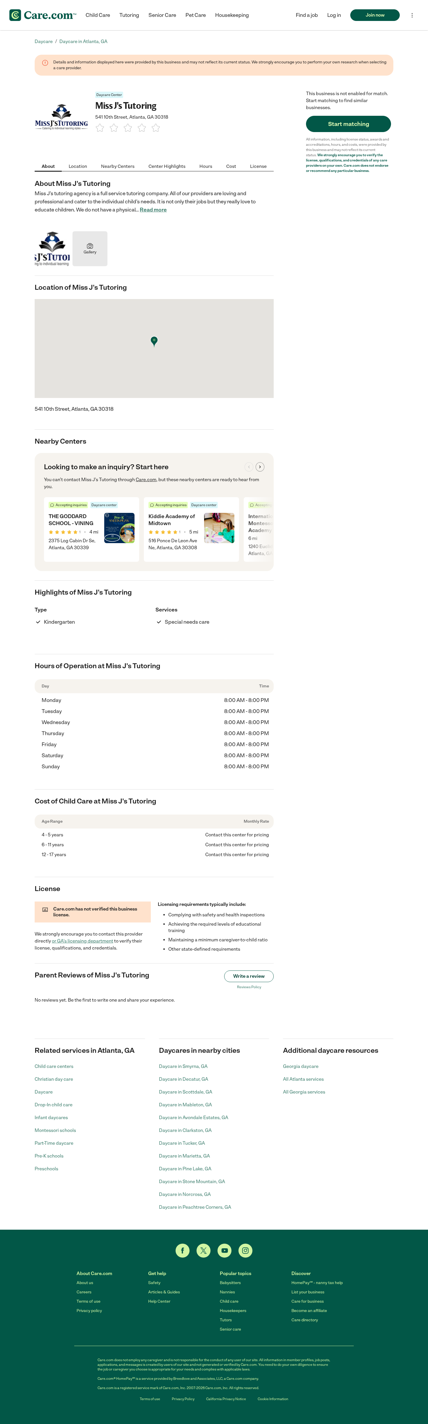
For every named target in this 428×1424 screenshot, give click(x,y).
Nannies (227, 1292)
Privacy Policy (183, 1399)
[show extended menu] (412, 15)
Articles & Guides (164, 1292)
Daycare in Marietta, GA (184, 1156)
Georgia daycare (301, 1066)
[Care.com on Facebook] (183, 1251)
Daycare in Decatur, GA (183, 1079)
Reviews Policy (249, 987)
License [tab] (258, 166)
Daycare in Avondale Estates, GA (193, 1117)
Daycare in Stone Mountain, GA (192, 1181)
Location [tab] (78, 166)
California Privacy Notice (226, 1399)
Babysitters (230, 1282)
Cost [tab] (231, 166)
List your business (307, 1292)
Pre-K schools (49, 1156)
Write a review (249, 976)
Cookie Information (273, 1399)
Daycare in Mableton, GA (185, 1104)
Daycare (44, 1092)
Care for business (307, 1301)
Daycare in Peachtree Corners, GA (195, 1207)
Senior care (230, 1329)
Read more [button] (153, 210)
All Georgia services (304, 1092)
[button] (334, 15)
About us (85, 1282)
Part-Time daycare (54, 1143)
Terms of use (88, 1301)
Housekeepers (233, 1310)
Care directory (304, 1320)
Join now (375, 15)
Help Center (159, 1301)
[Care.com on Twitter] (204, 1251)
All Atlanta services (303, 1079)
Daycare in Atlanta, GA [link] (83, 41)
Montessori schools (55, 1130)
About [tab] (48, 166)
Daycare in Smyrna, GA (183, 1066)
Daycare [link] (44, 41)
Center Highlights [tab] (166, 166)
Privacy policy (89, 1310)
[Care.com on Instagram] (245, 1251)
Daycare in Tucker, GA (182, 1143)
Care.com (146, 479)
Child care (229, 1301)
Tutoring (129, 15)
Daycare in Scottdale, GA (185, 1092)
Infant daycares (51, 1117)
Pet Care (195, 15)
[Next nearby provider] (260, 467)
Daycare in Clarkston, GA (185, 1130)
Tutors (226, 1320)
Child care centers (54, 1066)
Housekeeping (232, 15)
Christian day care (54, 1079)
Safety (154, 1282)
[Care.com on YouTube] (224, 1251)
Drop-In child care (53, 1104)
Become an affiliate (309, 1310)
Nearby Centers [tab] (118, 166)
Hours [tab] (205, 166)
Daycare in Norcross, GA (185, 1194)
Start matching (348, 123)
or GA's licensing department (82, 941)
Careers (84, 1292)
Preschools (46, 1168)
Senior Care (162, 15)
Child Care (98, 15)
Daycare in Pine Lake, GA (185, 1168)
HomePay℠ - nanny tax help (317, 1282)
